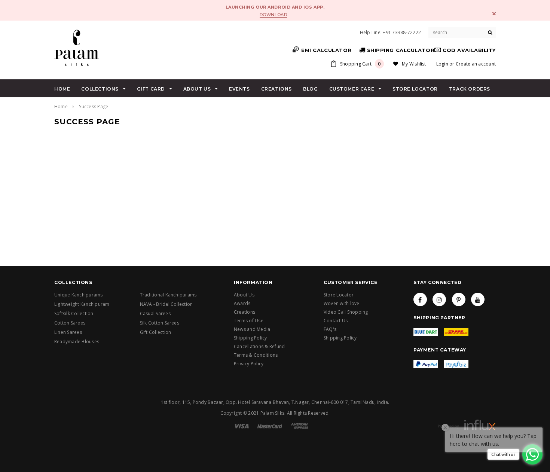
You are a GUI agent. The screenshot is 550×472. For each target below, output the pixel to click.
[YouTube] (478, 299)
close (494, 13)
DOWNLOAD (273, 14)
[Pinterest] (458, 299)
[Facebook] (420, 299)
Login (442, 64)
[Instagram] (439, 299)
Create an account (476, 64)
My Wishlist (414, 64)
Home (61, 106)
